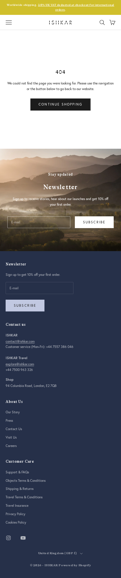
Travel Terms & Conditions (24, 497)
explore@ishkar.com (20, 364)
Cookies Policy (16, 522)
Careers (11, 446)
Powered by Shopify (75, 565)
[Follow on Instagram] (8, 538)
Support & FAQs (17, 472)
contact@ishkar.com (20, 341)
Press (9, 420)
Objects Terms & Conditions (26, 480)
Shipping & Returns (19, 489)
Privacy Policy (15, 514)
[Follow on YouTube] (23, 538)
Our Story (13, 412)
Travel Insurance (17, 505)
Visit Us (11, 437)
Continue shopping (60, 104)
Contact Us (14, 429)
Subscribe (94, 222)
